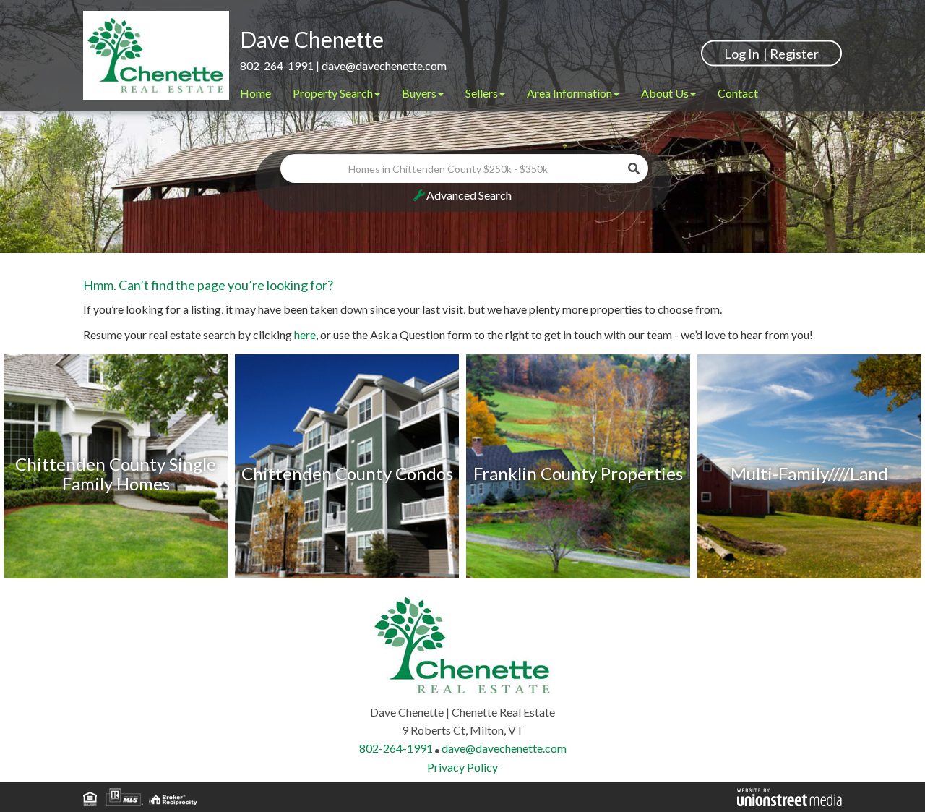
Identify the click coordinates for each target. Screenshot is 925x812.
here (305, 334)
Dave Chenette (312, 39)
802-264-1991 (277, 65)
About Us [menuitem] (665, 93)
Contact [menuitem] (738, 93)
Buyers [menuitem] (419, 93)
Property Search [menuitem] (333, 93)
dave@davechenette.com (384, 65)
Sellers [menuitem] (481, 93)
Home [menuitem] (255, 93)
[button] (633, 168)
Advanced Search (469, 195)
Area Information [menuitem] (569, 93)
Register (794, 53)
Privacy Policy (462, 767)
